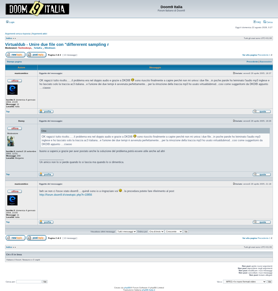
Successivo (266, 62)
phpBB (127, 288)
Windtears (50, 48)
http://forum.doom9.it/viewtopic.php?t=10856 (65, 194)
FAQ (258, 22)
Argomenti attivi (39, 33)
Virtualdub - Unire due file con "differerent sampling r (57, 44)
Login (11, 22)
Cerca (269, 22)
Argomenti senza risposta (17, 33)
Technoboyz (24, 48)
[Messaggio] (234, 73)
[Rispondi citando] (262, 112)
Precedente (263, 55)
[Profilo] (46, 112)
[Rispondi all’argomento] (36, 57)
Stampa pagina (14, 62)
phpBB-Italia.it (148, 290)
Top (8, 111)
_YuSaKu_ (38, 48)
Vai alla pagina (249, 55)
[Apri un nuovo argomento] (15, 57)
